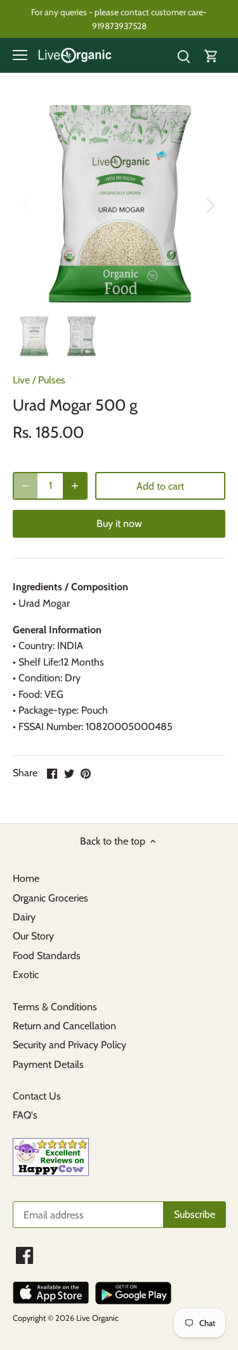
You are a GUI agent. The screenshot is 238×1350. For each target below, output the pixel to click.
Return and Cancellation (64, 1026)
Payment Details (48, 1064)
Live (21, 380)
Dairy (24, 917)
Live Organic (97, 1318)
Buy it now (119, 523)
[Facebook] (24, 1255)
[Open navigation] (20, 55)
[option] (119, 204)
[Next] (209, 204)
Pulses (51, 380)
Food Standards (47, 956)
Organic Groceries (50, 898)
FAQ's (25, 1115)
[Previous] (28, 204)
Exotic (26, 975)
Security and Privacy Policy (69, 1045)
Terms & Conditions (55, 1007)
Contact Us (37, 1096)
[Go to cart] (211, 55)
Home (26, 878)
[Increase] (75, 486)
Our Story (33, 936)
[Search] (183, 55)
